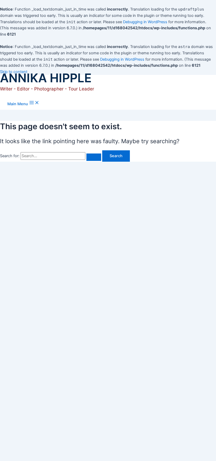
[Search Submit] (93, 157)
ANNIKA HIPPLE (46, 78)
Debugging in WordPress (145, 22)
